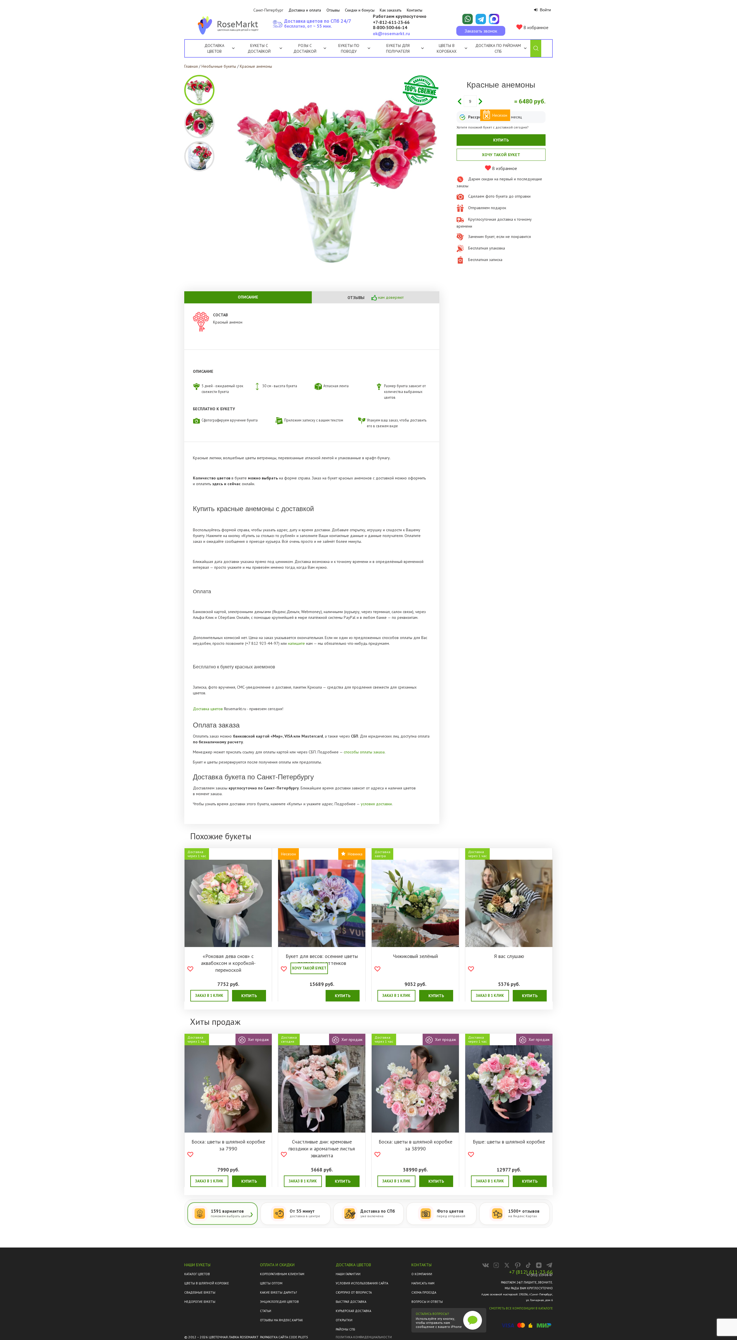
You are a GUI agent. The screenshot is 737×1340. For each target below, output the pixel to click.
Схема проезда (423, 1292)
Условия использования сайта (362, 1283)
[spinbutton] (470, 101)
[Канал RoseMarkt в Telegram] (549, 1265)
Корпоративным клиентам (282, 1274)
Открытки (344, 1320)
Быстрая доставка (351, 1302)
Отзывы (333, 10)
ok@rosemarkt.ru (391, 33)
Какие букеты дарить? (278, 1292)
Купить (501, 140)
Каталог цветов (197, 1274)
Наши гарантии (348, 1274)
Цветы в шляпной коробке (206, 1283)
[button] (480, 101)
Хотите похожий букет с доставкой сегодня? (493, 127)
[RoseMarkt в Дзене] (538, 1265)
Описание (248, 297)
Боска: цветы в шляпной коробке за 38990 (415, 1145)
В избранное (535, 27)
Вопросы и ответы (427, 1302)
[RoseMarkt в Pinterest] (517, 1265)
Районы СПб (345, 1329)
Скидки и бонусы (360, 10)
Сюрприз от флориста (354, 1292)
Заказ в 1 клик (209, 995)
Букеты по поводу (348, 48)
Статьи (265, 1311)
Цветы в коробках (447, 48)
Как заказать (390, 10)
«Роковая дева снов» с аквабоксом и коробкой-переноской (228, 963)
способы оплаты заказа (364, 752)
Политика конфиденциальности (364, 1337)
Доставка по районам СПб (498, 48)
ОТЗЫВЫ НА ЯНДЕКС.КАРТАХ (281, 1320)
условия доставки (376, 803)
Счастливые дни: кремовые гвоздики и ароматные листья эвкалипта (321, 1148)
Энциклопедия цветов (279, 1302)
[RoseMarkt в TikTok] (528, 1265)
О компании (421, 1274)
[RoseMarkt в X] (507, 1265)
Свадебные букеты (199, 1292)
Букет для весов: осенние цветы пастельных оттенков (322, 959)
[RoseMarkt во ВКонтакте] (485, 1265)
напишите (296, 643)
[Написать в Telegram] (481, 19)
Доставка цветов (214, 48)
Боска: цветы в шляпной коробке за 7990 (228, 1145)
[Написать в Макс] (494, 19)
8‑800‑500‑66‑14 (390, 27)
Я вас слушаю (509, 956)
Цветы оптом (271, 1283)
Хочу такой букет (501, 154)
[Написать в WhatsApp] (467, 19)
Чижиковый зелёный (415, 956)
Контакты (414, 10)
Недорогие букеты (199, 1302)
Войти (545, 9)
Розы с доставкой (304, 48)
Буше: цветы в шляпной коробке (509, 1141)
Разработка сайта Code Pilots (284, 1337)
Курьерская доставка (353, 1311)
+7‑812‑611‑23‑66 (391, 22)
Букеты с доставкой (259, 48)
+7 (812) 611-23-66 (531, 1272)
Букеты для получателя (398, 48)
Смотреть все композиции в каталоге (521, 1308)
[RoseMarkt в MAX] (496, 1265)
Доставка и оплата (304, 10)
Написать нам (422, 1283)
